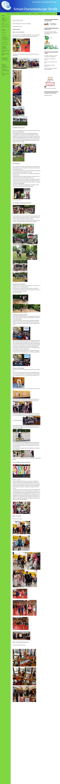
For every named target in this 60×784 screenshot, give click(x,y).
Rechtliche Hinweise (48, 95)
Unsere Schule (14, 13)
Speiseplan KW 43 (16, 29)
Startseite (8, 13)
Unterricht (33, 13)
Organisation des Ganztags (23, 13)
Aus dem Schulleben (48, 13)
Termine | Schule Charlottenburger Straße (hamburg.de (50, 69)
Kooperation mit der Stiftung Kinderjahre (50, 88)
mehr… (50, 37)
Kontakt (55, 13)
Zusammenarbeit (40, 13)
